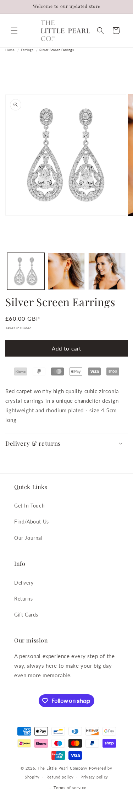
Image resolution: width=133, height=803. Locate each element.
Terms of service (70, 787)
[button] (14, 30)
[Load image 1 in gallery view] (25, 271)
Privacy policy (94, 777)
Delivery (24, 583)
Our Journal (28, 538)
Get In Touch (29, 506)
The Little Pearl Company (63, 768)
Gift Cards (26, 615)
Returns (23, 599)
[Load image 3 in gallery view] (107, 271)
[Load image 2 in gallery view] (66, 271)
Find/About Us (31, 522)
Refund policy (59, 777)
